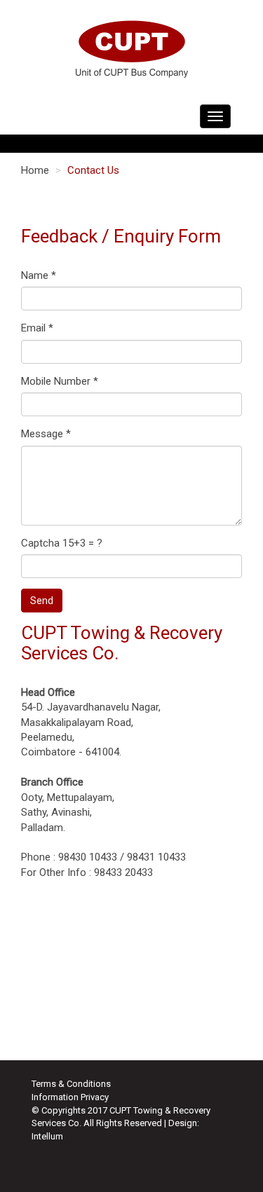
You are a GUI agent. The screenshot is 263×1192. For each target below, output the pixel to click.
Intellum (47, 1136)
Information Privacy (70, 1097)
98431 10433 (156, 857)
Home (35, 170)
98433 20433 (123, 872)
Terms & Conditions (71, 1083)
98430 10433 (87, 857)
